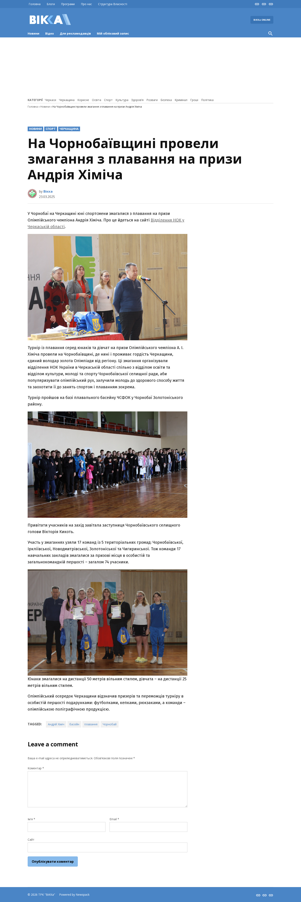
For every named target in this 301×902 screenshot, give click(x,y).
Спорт (108, 100)
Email (114, 819)
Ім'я (31, 819)
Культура (121, 100)
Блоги (51, 4)
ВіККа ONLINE (261, 19)
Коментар (36, 768)
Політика (207, 100)
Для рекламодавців (75, 33)
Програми (68, 4)
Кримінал (181, 100)
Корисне (83, 100)
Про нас (86, 4)
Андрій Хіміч (56, 724)
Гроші (194, 100)
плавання (90, 724)
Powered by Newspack (74, 894)
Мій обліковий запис (113, 33)
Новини (33, 33)
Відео (49, 33)
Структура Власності (112, 4)
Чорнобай (110, 724)
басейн (74, 724)
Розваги (152, 100)
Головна (35, 4)
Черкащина (67, 100)
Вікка (48, 191)
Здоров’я (137, 100)
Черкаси (50, 100)
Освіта (96, 100)
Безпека (166, 100)
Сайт (31, 839)
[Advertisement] (150, 67)
